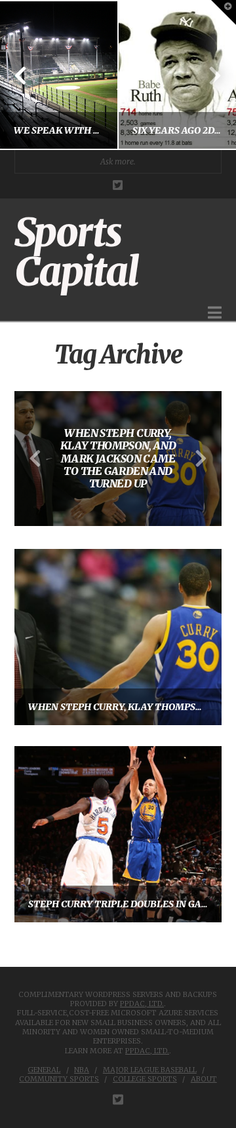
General (44, 1069)
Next (208, 75)
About (204, 1078)
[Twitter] (118, 185)
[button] (215, 313)
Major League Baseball (150, 1069)
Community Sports (59, 1078)
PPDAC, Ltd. (142, 1003)
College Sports (145, 1078)
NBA (81, 1069)
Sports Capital (76, 252)
